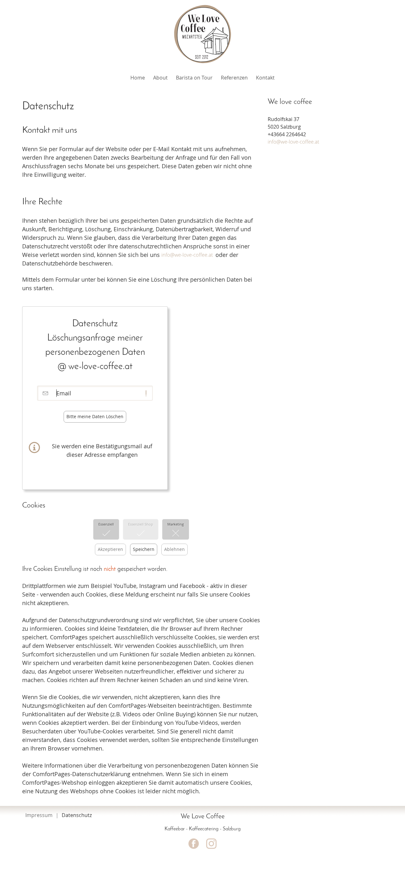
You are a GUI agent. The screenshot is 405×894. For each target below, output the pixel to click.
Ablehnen (174, 549)
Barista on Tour (194, 77)
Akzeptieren (110, 549)
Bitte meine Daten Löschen (94, 416)
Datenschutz (77, 815)
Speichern (143, 549)
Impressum (39, 815)
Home (137, 77)
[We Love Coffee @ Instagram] (211, 843)
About (160, 77)
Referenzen (234, 77)
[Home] (202, 34)
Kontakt (265, 77)
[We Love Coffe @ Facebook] (193, 843)
